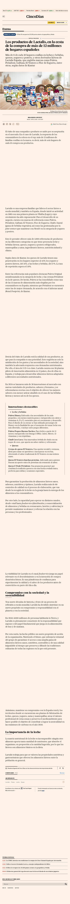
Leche (18, 782)
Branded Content (35, 117)
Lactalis (7, 782)
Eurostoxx (10, 888)
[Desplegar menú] (3, 16)
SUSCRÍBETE (51, 22)
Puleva (13, 782)
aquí (43, 790)
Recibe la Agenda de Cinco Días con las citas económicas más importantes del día (30, 768)
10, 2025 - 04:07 (37, 119)
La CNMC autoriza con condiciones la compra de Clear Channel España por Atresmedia (33, 860)
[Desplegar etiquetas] (63, 782)
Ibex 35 (5, 10)
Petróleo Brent (30, 10)
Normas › (62, 773)
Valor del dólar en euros (62, 10)
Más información (9, 790)
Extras (6, 29)
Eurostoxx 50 (45, 10)
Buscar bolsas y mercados (11, 879)
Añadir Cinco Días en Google (59, 124)
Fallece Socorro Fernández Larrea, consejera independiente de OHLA (28, 864)
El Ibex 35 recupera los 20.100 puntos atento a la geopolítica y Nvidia (35, 34)
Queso (23, 782)
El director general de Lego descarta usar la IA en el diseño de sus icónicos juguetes (33, 871)
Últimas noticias (8, 857)
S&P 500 (16, 10)
